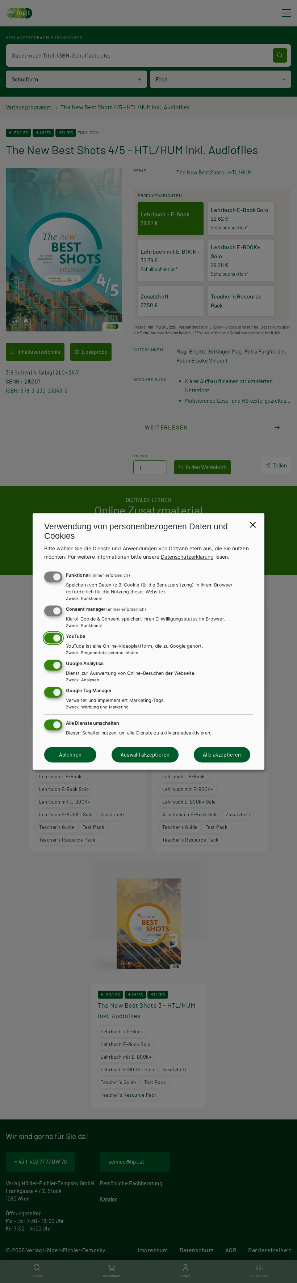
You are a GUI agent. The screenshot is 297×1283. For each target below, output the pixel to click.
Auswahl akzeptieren (145, 754)
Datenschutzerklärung (187, 557)
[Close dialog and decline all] (253, 524)
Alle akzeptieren (222, 754)
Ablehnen (70, 754)
